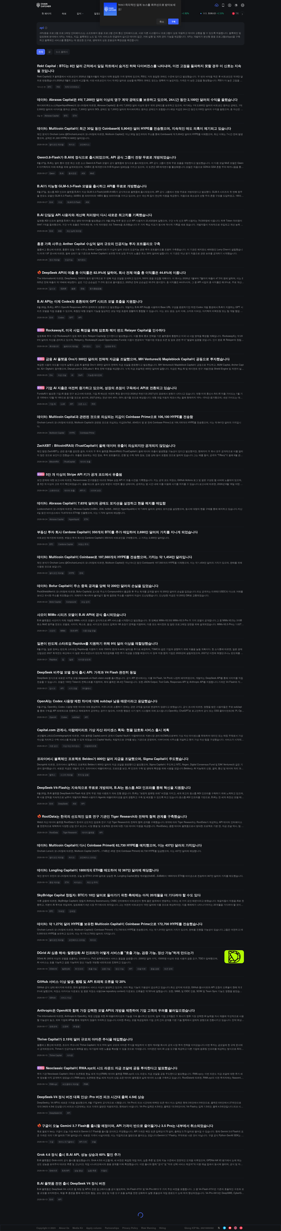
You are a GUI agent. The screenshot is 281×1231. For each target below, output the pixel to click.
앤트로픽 (53, 1026)
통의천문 (72, 173)
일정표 (97, 13)
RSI (58, 86)
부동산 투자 (83, 544)
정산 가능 (119, 968)
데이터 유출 (85, 461)
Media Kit (78, 1228)
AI (72, 375)
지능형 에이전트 (95, 375)
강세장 (72, 911)
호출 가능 (92, 968)
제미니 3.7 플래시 (66, 1141)
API (79, 317)
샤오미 (52, 630)
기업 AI (52, 403)
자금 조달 (62, 375)
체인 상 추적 (92, 882)
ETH (75, 115)
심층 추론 (92, 1170)
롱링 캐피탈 (54, 882)
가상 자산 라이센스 (71, 745)
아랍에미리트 (90, 745)
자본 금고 (53, 745)
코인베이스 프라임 (88, 857)
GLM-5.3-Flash (73, 202)
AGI (83, 173)
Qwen (52, 173)
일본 (71, 659)
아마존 (70, 1055)
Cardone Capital (65, 544)
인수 (98, 346)
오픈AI (65, 1026)
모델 (94, 1141)
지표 (60, 202)
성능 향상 (78, 1170)
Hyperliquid (74, 519)
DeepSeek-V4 (55, 1112)
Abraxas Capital (52, 115)
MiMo (62, 630)
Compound (71, 601)
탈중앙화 (66, 968)
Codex (61, 317)
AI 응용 (76, 1026)
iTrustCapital (69, 461)
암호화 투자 (110, 346)
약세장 (61, 911)
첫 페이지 (46, 13)
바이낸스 (78, 882)
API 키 (82, 490)
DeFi (80, 375)
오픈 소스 (82, 403)
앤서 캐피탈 (54, 259)
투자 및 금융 (83, 774)
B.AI (61, 173)
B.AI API (74, 630)
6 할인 (104, 1170)
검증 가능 (106, 968)
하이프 (72, 144)
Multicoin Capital (56, 432)
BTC (49, 86)
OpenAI (52, 717)
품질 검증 (155, 968)
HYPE (72, 432)
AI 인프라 (79, 968)
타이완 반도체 (84, 659)
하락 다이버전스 (72, 86)
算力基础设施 (95, 288)
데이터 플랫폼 (88, 832)
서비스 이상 (66, 997)
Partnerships (112, 1228)
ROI (93, 403)
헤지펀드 (82, 259)
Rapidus (53, 659)
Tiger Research (70, 832)
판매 (81, 573)
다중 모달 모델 (89, 630)
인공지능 (69, 259)
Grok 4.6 (53, 1170)
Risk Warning (148, 1228)
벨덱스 (52, 774)
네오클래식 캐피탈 (70, 1084)
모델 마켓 (141, 968)
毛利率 (63, 288)
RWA (86, 1084)
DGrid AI (53, 968)
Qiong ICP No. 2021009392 (199, 1228)
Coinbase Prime (87, 432)
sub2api (76, 717)
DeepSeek (63, 803)
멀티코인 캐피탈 (56, 144)
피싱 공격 (85, 601)
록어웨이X (54, 346)
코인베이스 (85, 144)
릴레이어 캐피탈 (71, 346)
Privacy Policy (130, 1228)
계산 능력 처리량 (74, 230)
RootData (53, 832)
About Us (64, 1228)
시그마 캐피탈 (66, 774)
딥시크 (52, 288)
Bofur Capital (55, 601)
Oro (51, 375)
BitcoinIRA (54, 461)
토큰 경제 (168, 968)
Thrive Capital (55, 1055)
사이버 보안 (96, 490)
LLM (63, 403)
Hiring (162, 1228)
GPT (71, 317)
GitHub (52, 997)
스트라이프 (54, 490)
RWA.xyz (53, 1084)
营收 (83, 288)
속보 (64, 13)
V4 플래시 (86, 688)
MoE (92, 173)
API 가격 (83, 1141)
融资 (73, 288)
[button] (243, 5)
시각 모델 (73, 688)
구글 (51, 1141)
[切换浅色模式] (236, 5)
